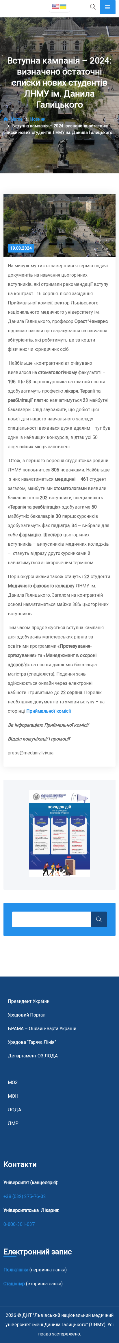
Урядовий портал (26, 1015)
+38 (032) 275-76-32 (25, 1196)
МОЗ (13, 1082)
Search (99, 919)
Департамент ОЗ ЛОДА (33, 1056)
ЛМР (13, 1123)
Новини (37, 119)
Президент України (28, 1001)
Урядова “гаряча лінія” (32, 1042)
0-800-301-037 (19, 1224)
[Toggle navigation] (108, 7)
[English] (56, 6)
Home (17, 119)
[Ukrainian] (63, 6)
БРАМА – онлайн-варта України (42, 1028)
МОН (13, 1096)
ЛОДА (14, 1109)
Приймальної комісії (49, 711)
